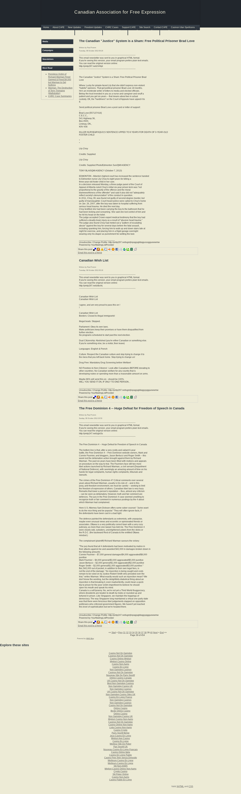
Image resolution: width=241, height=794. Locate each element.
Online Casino (120, 708)
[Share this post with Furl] (99, 250)
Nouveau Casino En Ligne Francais (120, 749)
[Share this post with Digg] (121, 250)
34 (133, 632)
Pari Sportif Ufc (120, 746)
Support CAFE (129, 27)
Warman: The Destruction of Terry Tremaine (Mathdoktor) (60, 91)
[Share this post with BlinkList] (110, 250)
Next (155, 632)
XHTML (180, 786)
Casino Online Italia (120, 752)
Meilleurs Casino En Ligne (120, 763)
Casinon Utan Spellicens (183, 27)
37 (142, 632)
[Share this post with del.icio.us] (95, 250)
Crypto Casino (120, 771)
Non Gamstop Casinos (115, 32)
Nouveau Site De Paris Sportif (120, 675)
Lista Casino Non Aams (120, 727)
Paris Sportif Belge (120, 733)
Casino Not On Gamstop (120, 653)
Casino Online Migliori (120, 658)
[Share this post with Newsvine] (132, 250)
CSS (191, 786)
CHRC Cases (111, 27)
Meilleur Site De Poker (120, 744)
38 (145, 632)
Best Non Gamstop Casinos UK (58, 32)
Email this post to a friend (90, 252)
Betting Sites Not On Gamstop (144, 32)
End (162, 632)
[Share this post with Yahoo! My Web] (102, 250)
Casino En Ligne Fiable (120, 755)
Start (114, 632)
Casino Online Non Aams (121, 724)
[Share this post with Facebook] (117, 250)
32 (127, 632)
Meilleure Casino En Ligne (120, 760)
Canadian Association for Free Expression (119, 12)
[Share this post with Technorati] (128, 250)
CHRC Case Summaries (60, 96)
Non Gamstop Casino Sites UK (120, 694)
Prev (120, 632)
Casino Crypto (120, 730)
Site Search (144, 27)
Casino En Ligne (121, 667)
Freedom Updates (93, 27)
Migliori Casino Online (120, 661)
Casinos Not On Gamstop (89, 32)
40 (151, 632)
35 (136, 632)
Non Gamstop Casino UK (121, 686)
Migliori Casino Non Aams (120, 719)
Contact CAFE (160, 27)
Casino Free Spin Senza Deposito (120, 757)
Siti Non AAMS (121, 766)
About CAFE (58, 27)
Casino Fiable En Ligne (120, 779)
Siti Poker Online (121, 774)
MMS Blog (90, 638)
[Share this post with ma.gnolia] (113, 250)
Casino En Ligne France (120, 697)
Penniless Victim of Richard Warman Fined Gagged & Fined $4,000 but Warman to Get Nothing (59, 79)
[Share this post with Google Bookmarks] (106, 250)
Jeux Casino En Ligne (120, 736)
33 (130, 632)
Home (46, 27)
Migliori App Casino (120, 738)
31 (124, 632)
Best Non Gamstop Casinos (120, 683)
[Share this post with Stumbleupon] (124, 250)
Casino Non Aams (120, 664)
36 (139, 632)
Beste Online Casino (120, 711)
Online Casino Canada (121, 678)
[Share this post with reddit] (135, 250)
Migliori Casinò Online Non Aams (120, 769)
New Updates (74, 27)
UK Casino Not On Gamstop (120, 680)
